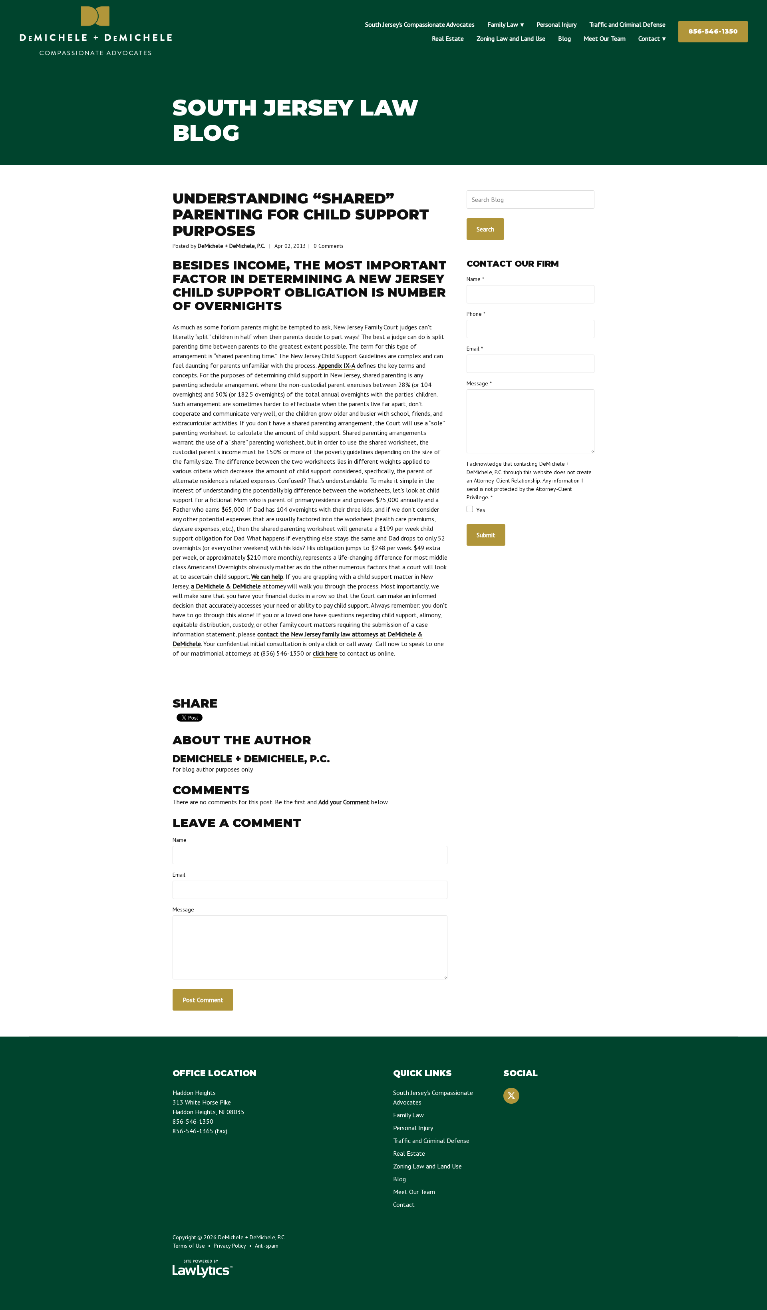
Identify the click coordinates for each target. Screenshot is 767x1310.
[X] (511, 1096)
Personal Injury (556, 24)
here (331, 653)
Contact (649, 38)
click (318, 653)
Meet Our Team (605, 38)
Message (183, 909)
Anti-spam (266, 1245)
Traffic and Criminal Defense (627, 24)
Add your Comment (344, 802)
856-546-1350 (713, 31)
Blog (564, 38)
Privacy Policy (230, 1245)
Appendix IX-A (336, 365)
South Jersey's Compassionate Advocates (420, 24)
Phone (476, 313)
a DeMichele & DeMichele (226, 586)
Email (179, 874)
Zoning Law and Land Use (511, 38)
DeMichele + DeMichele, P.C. (231, 245)
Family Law (502, 24)
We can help (267, 576)
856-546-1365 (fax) (200, 1131)
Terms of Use (189, 1245)
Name (180, 839)
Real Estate (448, 38)
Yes (480, 510)
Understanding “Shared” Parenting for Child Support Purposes (301, 214)
